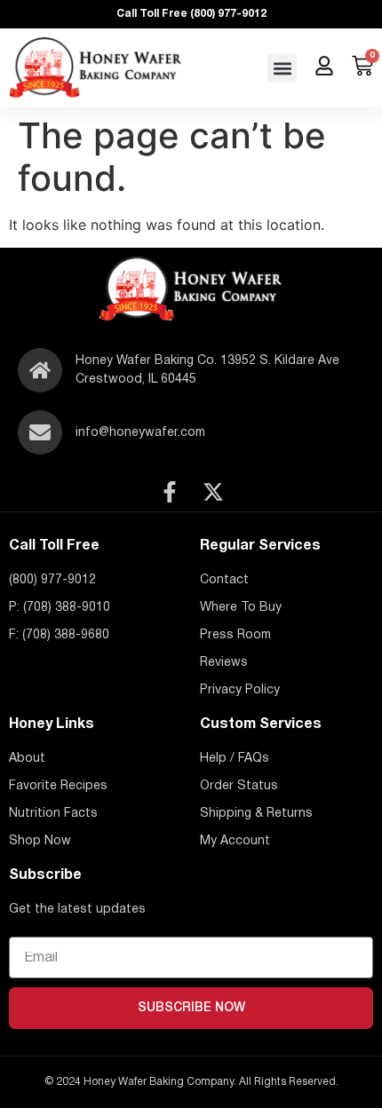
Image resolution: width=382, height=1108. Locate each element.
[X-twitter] (213, 492)
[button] (282, 68)
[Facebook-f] (169, 492)
